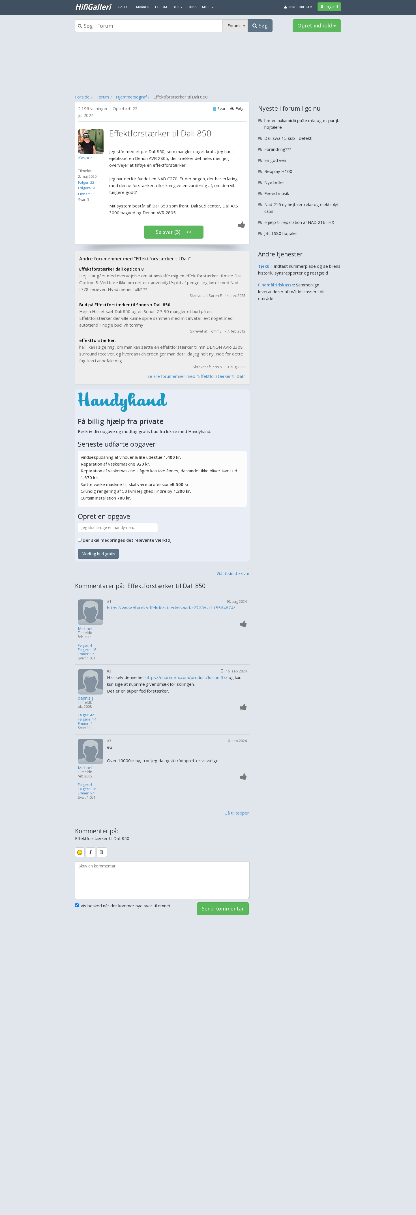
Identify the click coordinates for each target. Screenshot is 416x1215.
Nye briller (274, 182)
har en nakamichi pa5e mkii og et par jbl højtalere (302, 123)
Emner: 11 (86, 193)
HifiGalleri (93, 6)
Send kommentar (223, 908)
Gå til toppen (237, 813)
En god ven (275, 160)
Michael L (87, 628)
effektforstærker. (97, 340)
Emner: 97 (86, 654)
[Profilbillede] (92, 141)
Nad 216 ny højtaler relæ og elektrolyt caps (301, 208)
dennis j (85, 698)
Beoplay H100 (278, 171)
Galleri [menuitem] (124, 7)
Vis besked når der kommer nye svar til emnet (126, 905)
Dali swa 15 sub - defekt (288, 138)
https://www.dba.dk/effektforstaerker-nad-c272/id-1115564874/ (171, 607)
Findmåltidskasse (276, 285)
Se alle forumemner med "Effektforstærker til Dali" (196, 376)
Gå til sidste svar (233, 573)
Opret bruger (299, 7)
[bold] (102, 852)
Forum (103, 97)
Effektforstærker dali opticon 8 (111, 269)
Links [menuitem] (192, 7)
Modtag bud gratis (98, 553)
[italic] (90, 852)
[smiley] (80, 852)
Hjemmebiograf (131, 97)
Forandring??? (277, 149)
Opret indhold (315, 25)
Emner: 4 (85, 723)
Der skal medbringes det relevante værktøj (127, 540)
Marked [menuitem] (142, 7)
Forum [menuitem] (161, 7)
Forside (82, 97)
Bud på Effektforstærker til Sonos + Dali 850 (124, 304)
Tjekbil (265, 266)
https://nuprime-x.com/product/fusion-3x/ (187, 677)
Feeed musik (276, 193)
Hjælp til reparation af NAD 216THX (299, 222)
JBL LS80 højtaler (280, 233)
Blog (177, 7)
